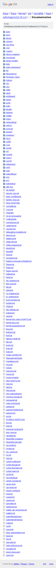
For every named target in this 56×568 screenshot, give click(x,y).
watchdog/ (10, 183)
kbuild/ (9, 109)
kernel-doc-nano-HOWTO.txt (18, 319)
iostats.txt (10, 303)
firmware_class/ (13, 77)
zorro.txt (10, 555)
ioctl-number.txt (13, 300)
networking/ (11, 122)
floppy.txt (10, 264)
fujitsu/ (9, 80)
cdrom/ (9, 41)
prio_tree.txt (11, 432)
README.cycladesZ (14, 438)
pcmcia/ (9, 128)
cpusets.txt (11, 229)
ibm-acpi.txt (11, 283)
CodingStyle (11, 219)
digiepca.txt (11, 238)
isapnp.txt (10, 313)
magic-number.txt (14, 355)
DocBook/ (10, 57)
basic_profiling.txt (13, 196)
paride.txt (10, 406)
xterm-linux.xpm (13, 552)
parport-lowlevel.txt (14, 409)
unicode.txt (11, 542)
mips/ (8, 119)
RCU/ (8, 138)
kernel (22, 13)
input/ (8, 99)
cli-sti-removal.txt (13, 216)
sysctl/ (9, 161)
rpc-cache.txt (11, 452)
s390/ (8, 141)
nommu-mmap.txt (14, 397)
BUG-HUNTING (13, 203)
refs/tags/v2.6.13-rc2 (15, 17)
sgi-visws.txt (11, 487)
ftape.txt (9, 267)
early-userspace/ (13, 67)
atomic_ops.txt (12, 193)
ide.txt (8, 287)
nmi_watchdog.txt (14, 393)
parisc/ (9, 125)
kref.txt (9, 335)
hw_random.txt (12, 280)
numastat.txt (11, 400)
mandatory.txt (12, 361)
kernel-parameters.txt (15, 325)
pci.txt (8, 416)
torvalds (38, 13)
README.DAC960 (14, 442)
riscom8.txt (11, 445)
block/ (8, 38)
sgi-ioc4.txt (11, 484)
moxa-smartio (12, 377)
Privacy (24, 564)
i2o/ (8, 86)
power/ (9, 132)
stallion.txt (10, 513)
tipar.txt (9, 536)
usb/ (8, 170)
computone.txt (12, 222)
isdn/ (8, 106)
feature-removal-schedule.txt (19, 261)
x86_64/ (9, 187)
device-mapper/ (13, 54)
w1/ (7, 180)
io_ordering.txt (12, 296)
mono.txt (10, 374)
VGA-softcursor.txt (14, 545)
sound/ (9, 154)
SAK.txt (9, 458)
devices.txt (10, 235)
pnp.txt (9, 426)
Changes (10, 212)
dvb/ (8, 64)
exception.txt (11, 258)
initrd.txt (9, 290)
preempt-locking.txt (14, 429)
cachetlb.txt (11, 206)
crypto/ (9, 51)
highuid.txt (10, 274)
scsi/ (8, 145)
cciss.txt (9, 209)
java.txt (9, 316)
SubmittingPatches (14, 519)
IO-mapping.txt (12, 293)
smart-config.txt (13, 490)
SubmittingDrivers (14, 516)
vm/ (8, 177)
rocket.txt (10, 448)
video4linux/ (11, 174)
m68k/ (9, 115)
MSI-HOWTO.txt (13, 380)
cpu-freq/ (10, 44)
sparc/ (9, 157)
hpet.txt (9, 277)
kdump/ (9, 112)
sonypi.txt (10, 497)
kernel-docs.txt (12, 322)
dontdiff (9, 251)
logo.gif (9, 348)
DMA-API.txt (11, 241)
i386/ (8, 90)
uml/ (8, 167)
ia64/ (8, 93)
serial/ (8, 148)
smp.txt (9, 494)
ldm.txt (9, 342)
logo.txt (9, 351)
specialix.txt (11, 503)
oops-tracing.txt (13, 403)
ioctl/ (8, 103)
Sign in (50, 4)
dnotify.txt (10, 248)
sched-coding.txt (13, 461)
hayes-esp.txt (12, 271)
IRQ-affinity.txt (12, 309)
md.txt (9, 367)
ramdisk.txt (11, 435)
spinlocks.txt (11, 506)
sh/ (7, 151)
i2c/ (7, 83)
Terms (31, 564)
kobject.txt (10, 332)
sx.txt (8, 526)
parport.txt (10, 413)
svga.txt (9, 523)
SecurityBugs (12, 477)
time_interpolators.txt (15, 532)
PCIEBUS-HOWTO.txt (15, 419)
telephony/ (10, 164)
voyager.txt (11, 548)
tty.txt (8, 539)
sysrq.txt (9, 529)
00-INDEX (10, 190)
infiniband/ (10, 96)
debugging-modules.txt (16, 232)
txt (44, 564)
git (29, 13)
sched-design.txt (13, 464)
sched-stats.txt (12, 471)
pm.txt (9, 422)
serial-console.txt (13, 480)
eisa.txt (9, 254)
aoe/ (8, 31)
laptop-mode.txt (13, 338)
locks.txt (9, 345)
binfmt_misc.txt (12, 199)
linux (5, 13)
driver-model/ (12, 60)
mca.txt (9, 364)
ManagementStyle (14, 358)
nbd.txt (9, 387)
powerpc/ (10, 135)
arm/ (8, 35)
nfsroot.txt (10, 390)
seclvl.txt (10, 474)
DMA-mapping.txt (14, 245)
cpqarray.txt (11, 225)
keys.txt (9, 329)
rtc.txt (8, 455)
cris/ (8, 48)
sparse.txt (10, 500)
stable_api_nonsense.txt (16, 510)
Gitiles (16, 564)
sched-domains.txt (14, 468)
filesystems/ (11, 73)
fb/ (7, 70)
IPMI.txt (9, 306)
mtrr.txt (9, 384)
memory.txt (11, 371)
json (51, 564)
